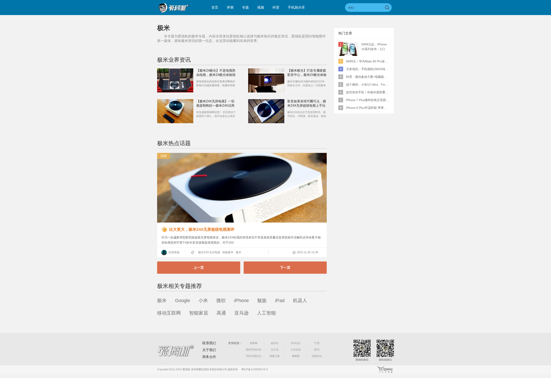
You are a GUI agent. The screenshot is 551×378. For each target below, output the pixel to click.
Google (182, 300)
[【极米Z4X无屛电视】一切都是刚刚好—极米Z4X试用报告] (175, 111)
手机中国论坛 (253, 356)
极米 (238, 252)
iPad (280, 300)
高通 (221, 313)
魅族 (262, 300)
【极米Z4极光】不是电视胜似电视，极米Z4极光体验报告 (215, 75)
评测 (230, 7)
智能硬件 (228, 252)
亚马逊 (241, 313)
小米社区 (296, 349)
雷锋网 (253, 343)
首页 (214, 7)
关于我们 (209, 350)
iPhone (241, 300)
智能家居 (198, 313)
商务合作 (209, 357)
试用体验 (173, 252)
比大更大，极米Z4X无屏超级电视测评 (201, 229)
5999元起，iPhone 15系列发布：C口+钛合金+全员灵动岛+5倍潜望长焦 (375, 47)
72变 (317, 343)
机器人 (300, 300)
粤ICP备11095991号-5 (254, 369)
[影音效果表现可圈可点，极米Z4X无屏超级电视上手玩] (266, 111)
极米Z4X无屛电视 (209, 252)
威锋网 (296, 356)
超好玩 (275, 343)
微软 (221, 300)
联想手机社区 (253, 349)
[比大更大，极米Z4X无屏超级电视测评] (242, 221)
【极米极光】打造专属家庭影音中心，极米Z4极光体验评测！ (307, 75)
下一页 (285, 267)
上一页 (198, 267)
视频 (260, 7)
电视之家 (274, 356)
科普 (275, 7)
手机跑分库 (296, 7)
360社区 (295, 343)
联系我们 (209, 343)
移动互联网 (169, 313)
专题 (245, 7)
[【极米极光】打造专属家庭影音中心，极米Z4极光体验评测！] (266, 80)
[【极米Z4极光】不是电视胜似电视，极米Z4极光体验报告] (175, 80)
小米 (203, 300)
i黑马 (317, 349)
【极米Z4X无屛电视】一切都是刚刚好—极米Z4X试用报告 (215, 105)
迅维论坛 (317, 356)
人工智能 (266, 313)
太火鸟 (275, 349)
